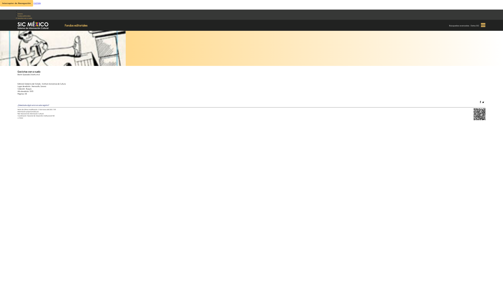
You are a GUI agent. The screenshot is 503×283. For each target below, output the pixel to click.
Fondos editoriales (24, 16)
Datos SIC (475, 25)
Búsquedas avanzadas (459, 25)
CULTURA (37, 3)
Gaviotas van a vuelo (25, 18)
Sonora (20, 13)
